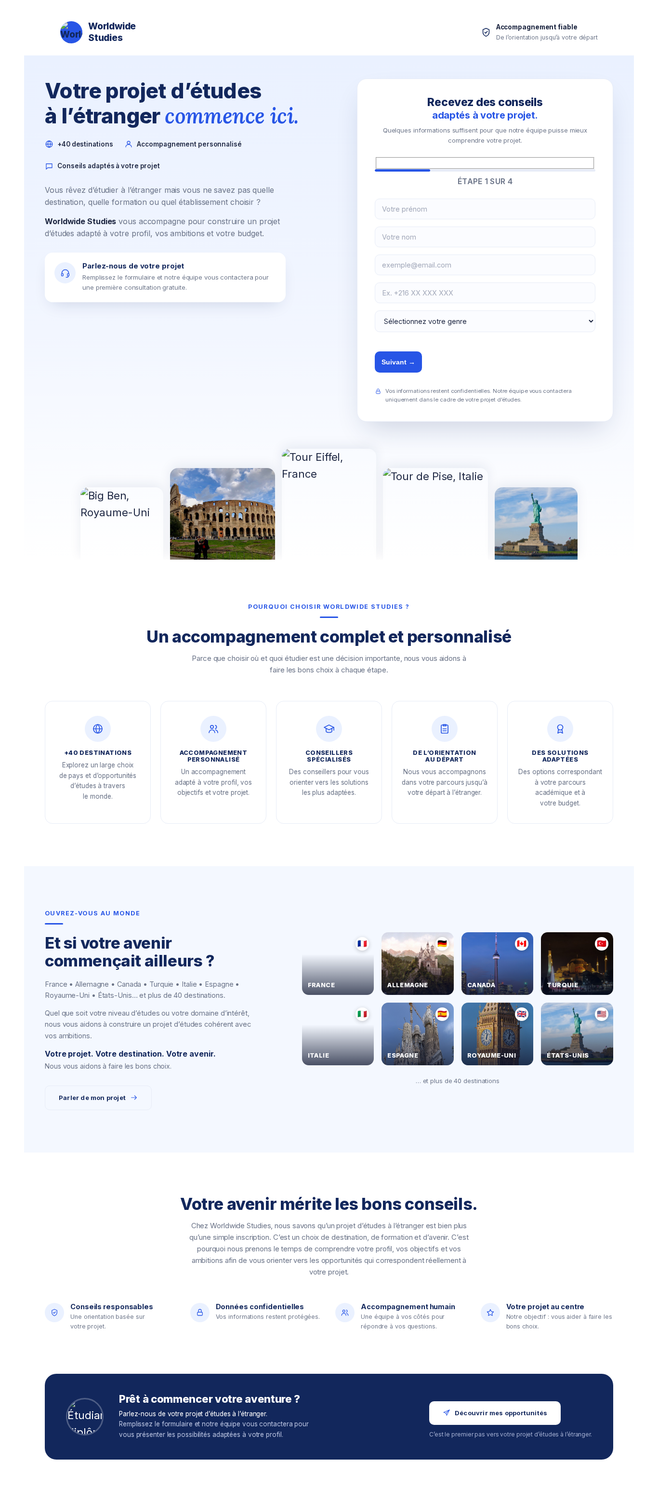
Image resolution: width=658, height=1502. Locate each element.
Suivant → (398, 362)
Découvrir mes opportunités (501, 1413)
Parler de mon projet (92, 1097)
